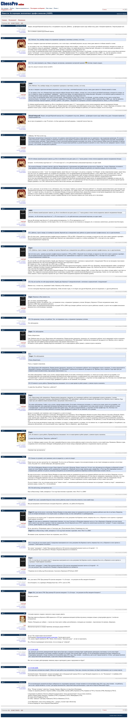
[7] (18, 23)
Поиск (56, 8)
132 (3, 246)
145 (3, 578)
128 (3, 157)
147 (3, 613)
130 (3, 208)
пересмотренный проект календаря (46, 637)
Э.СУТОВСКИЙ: (33, 649)
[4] (13, 23)
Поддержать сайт (6, 9)
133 (3, 280)
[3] (12, 23)
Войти (12, 8)
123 (3, 38)
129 (3, 188)
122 (3, 25)
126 (3, 114)
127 (3, 135)
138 (3, 393)
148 (3, 635)
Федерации (21, 20)
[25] (22, 23)
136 (3, 330)
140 (3, 456)
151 (3, 682)
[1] (8, 23)
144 (3, 556)
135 (3, 317)
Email (24, 94)
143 (3, 541)
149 (3, 648)
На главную (4, 8)
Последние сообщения (37, 8)
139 (3, 430)
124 (3, 61)
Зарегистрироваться (22, 8)
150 (3, 667)
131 (3, 231)
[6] (17, 23)
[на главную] (12, 5)
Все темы (49, 8)
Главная (4, 20)
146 (3, 591)
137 (3, 352)
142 (3, 510)
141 (3, 498)
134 (3, 295)
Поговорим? (12, 20)
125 (3, 82)
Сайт (22, 94)
